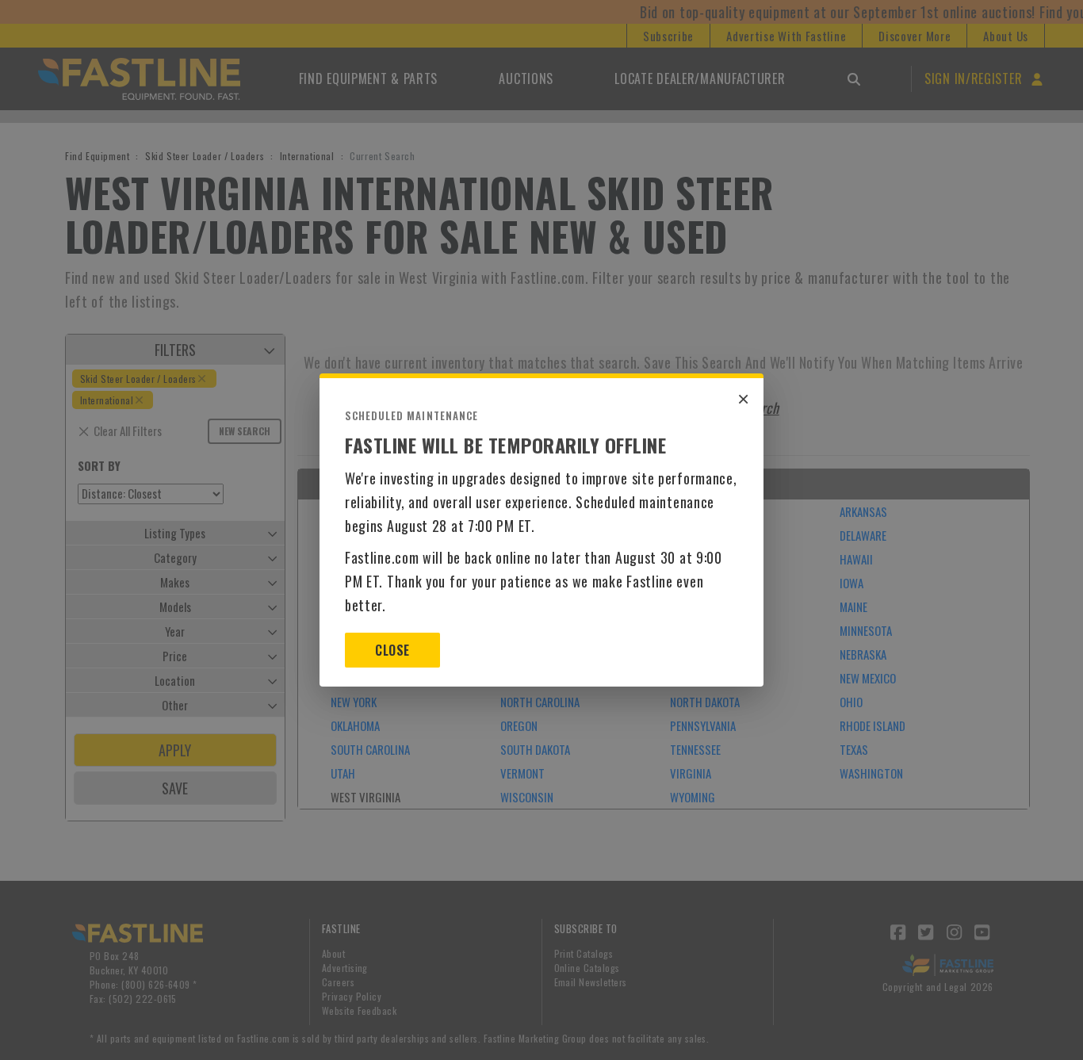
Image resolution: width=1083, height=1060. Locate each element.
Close (392, 650)
